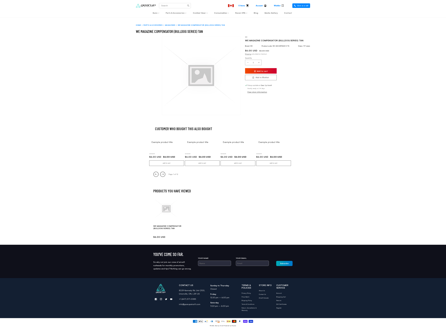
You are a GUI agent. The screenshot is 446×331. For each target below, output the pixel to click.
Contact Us (262, 294)
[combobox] (175, 5)
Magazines (170, 25)
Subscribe (284, 263)
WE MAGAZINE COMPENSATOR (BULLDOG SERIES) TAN (167, 227)
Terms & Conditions (248, 304)
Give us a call (302, 6)
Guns (155, 13)
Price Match (245, 297)
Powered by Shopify (230, 325)
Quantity (248, 58)
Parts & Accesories (153, 25)
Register (279, 308)
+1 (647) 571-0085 (187, 299)
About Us (262, 290)
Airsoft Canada (264, 298)
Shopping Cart (281, 297)
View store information (257, 92)
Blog (256, 13)
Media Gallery (271, 13)
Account (279, 293)
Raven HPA (240, 13)
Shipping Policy (247, 300)
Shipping (248, 54)
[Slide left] (156, 174)
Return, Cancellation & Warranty (249, 309)
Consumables (220, 13)
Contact (288, 13)
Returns (278, 300)
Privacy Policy (246, 293)
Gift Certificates (281, 304)
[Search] (188, 5)
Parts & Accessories (175, 13)
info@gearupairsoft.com (189, 304)
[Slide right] (162, 174)
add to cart (166, 163)
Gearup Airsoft (219, 325)
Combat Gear (199, 13)
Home (138, 25)
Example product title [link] (162, 142)
